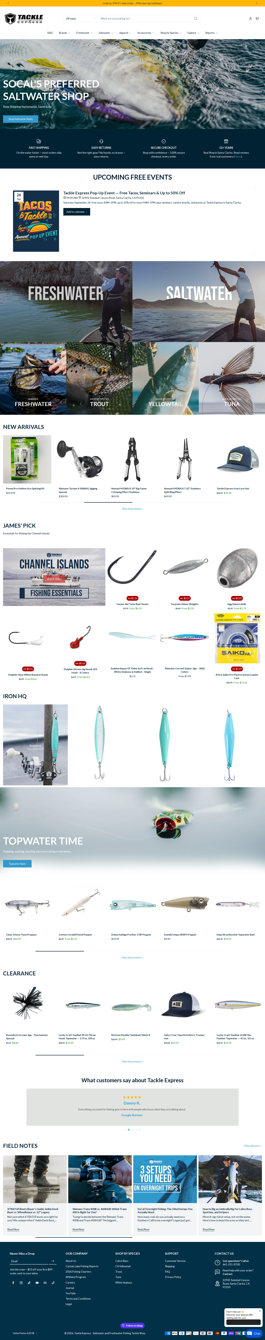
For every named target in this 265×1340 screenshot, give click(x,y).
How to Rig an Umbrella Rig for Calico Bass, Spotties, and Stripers (228, 1213)
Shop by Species (169, 32)
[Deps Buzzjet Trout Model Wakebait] (80, 908)
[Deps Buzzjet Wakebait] (132, 908)
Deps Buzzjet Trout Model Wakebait (79, 937)
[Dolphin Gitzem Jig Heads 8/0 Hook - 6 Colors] (80, 640)
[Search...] (196, 18)
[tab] (125, 1132)
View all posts (252, 1148)
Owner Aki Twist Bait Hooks (132, 606)
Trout (118, 1274)
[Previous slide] (5, 459)
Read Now (13, 1232)
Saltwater (104, 32)
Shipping (170, 1269)
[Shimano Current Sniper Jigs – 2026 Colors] (185, 641)
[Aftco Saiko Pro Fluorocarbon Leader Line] (237, 641)
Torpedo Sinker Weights (185, 606)
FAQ (167, 1274)
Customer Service (175, 1263)
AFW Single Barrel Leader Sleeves (25, 488)
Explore (192, 32)
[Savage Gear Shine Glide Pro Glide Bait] (185, 459)
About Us (71, 1263)
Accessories (144, 32)
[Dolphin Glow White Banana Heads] (28, 641)
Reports (210, 32)
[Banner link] (132, 84)
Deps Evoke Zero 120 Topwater (182, 943)
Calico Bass (121, 1263)
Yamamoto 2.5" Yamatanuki (22, 1043)
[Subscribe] (52, 1264)
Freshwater (83, 32)
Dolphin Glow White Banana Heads (28, 677)
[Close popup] (260, 1311)
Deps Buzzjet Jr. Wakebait (21, 943)
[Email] (45, 1285)
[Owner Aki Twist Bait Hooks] (132, 571)
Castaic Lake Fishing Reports (82, 1269)
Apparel (123, 32)
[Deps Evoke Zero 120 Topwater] (185, 908)
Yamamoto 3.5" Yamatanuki (127, 1043)
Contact (227, 1276)
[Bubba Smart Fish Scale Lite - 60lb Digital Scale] (132, 459)
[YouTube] (37, 1285)
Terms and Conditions (78, 1301)
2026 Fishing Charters (78, 1274)
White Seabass (123, 1285)
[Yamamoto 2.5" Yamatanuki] (27, 1008)
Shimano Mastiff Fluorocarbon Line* (79, 1043)
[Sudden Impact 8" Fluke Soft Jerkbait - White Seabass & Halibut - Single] (132, 641)
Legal (69, 1306)
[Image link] (66, 301)
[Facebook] (13, 1285)
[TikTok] (29, 1285)
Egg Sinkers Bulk (237, 606)
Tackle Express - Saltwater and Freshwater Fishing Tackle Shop (110, 1336)
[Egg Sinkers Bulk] (237, 571)
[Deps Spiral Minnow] (238, 908)
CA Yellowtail (123, 1269)
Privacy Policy (173, 1280)
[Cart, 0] (257, 18)
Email (14, 1264)
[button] (76, 212)
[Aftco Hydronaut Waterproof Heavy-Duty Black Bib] (238, 1008)
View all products (131, 511)
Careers (70, 1285)
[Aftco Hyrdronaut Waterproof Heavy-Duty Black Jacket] (185, 1008)
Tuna (118, 1280)
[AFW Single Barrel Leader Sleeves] (27, 459)
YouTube (71, 1296)
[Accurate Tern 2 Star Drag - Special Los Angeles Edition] (238, 459)
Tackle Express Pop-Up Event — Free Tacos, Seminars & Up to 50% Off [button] (124, 193)
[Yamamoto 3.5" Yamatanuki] (132, 1008)
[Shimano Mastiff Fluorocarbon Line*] (80, 1008)
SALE (50, 32)
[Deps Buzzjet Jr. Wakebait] (27, 908)
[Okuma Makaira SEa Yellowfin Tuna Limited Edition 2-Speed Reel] (80, 459)
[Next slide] (256, 3)
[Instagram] (21, 1285)
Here (238, 156)
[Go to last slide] (8, 3)
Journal (70, 1290)
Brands (63, 32)
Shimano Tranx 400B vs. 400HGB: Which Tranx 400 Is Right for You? (100, 1213)
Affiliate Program (76, 1280)
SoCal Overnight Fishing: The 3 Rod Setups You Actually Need (165, 1213)
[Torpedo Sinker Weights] (185, 571)
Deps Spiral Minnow (228, 937)
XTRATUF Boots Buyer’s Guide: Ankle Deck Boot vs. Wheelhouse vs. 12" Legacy (32, 1213)
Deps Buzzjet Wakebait (124, 937)
